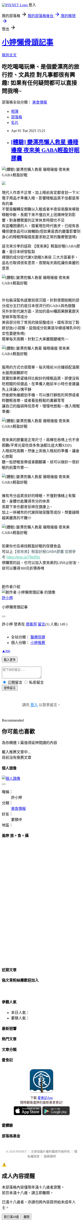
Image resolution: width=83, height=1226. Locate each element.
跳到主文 (9, 55)
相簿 (14, 111)
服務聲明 (50, 1156)
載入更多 (10, 660)
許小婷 (7, 598)
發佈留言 (10, 688)
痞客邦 (31, 624)
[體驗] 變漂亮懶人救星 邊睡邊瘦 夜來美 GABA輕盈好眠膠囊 (45, 150)
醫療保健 (37, 637)
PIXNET (21, 1151)
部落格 (16, 117)
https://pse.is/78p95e (23, 557)
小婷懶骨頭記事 (27, 42)
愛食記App (45, 1098)
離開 (27, 1217)
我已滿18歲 (11, 1217)
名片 (14, 123)
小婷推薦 (37, 643)
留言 (41, 624)
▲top (6, 651)
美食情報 (39, 102)
